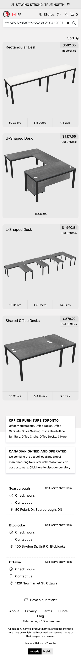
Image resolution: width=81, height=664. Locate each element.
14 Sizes (65, 305)
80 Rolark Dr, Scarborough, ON (38, 510)
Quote (63, 611)
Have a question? (43, 600)
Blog (40, 616)
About (14, 611)
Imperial (34, 651)
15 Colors (41, 214)
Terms (47, 611)
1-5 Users (40, 123)
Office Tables (44, 426)
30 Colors (15, 123)
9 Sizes (65, 123)
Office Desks (48, 436)
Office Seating (31, 431)
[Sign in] (65, 14)
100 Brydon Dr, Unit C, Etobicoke (39, 546)
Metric (47, 651)
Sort (71, 38)
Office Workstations (21, 426)
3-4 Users (40, 396)
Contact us (23, 502)
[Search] (74, 23)
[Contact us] (59, 14)
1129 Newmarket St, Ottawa (35, 583)
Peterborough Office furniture (41, 621)
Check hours (25, 495)
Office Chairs (30, 436)
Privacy (31, 611)
